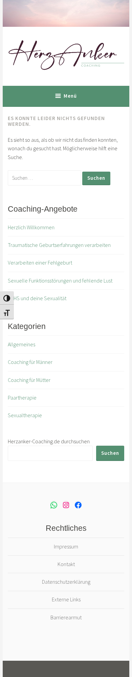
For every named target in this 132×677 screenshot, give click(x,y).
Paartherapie (22, 397)
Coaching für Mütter (29, 379)
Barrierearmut (66, 617)
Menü (70, 96)
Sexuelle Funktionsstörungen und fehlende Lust (60, 280)
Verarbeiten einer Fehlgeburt (40, 262)
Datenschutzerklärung (66, 581)
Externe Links (66, 599)
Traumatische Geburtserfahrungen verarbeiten (59, 244)
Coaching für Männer (30, 362)
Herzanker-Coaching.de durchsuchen (49, 441)
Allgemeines (21, 344)
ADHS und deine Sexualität (37, 298)
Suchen (110, 453)
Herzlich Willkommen (31, 227)
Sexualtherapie (25, 415)
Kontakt (66, 564)
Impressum (66, 546)
